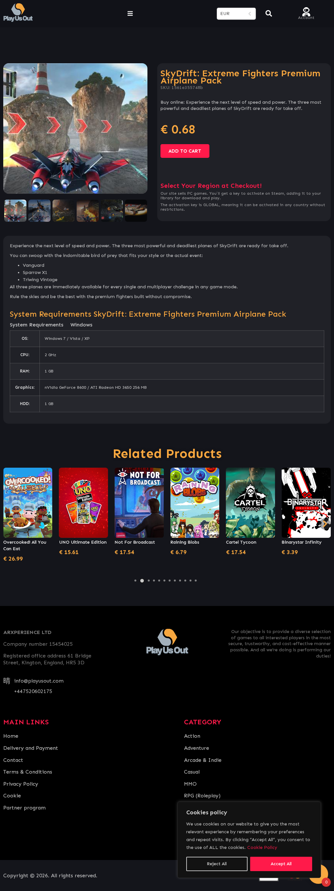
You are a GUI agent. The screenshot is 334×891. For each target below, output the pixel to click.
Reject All (217, 864)
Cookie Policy (262, 847)
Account (306, 17)
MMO (190, 784)
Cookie (12, 796)
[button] (135, 580)
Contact (13, 760)
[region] (249, 840)
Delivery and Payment (30, 748)
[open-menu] (130, 14)
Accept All (281, 864)
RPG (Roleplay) (202, 796)
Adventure (196, 748)
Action (192, 736)
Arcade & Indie (202, 760)
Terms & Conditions (27, 772)
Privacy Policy (20, 784)
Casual (192, 772)
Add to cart (185, 151)
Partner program (24, 808)
